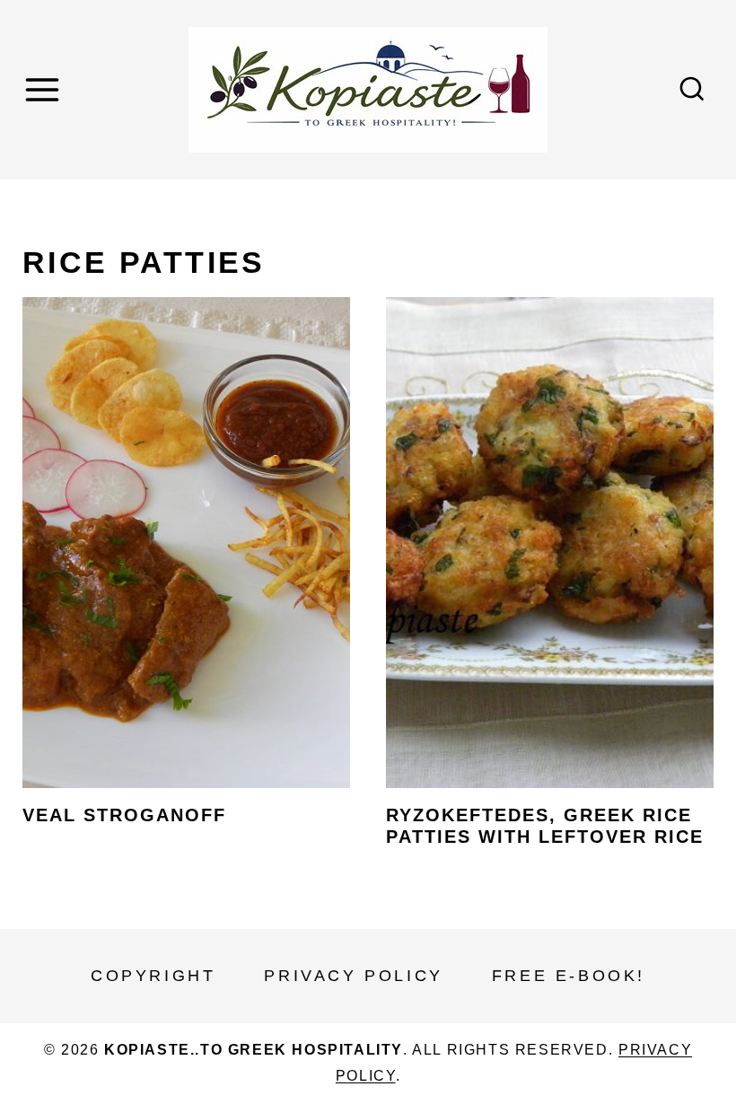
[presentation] (186, 543)
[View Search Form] (692, 89)
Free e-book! (568, 976)
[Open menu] (44, 89)
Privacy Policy (353, 976)
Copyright (153, 976)
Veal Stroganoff (124, 815)
